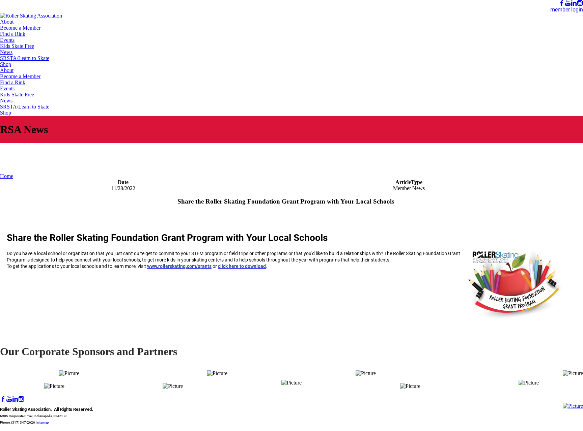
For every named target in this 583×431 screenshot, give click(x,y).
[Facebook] (561, 3)
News (6, 52)
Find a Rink (12, 34)
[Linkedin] (574, 3)
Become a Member (20, 28)
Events (7, 40)
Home (6, 176)
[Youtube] (568, 3)
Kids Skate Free (17, 46)
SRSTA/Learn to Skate (24, 58)
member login (566, 9)
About (6, 22)
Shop (5, 64)
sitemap (43, 422)
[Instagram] (580, 3)
